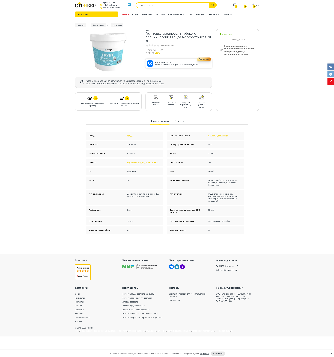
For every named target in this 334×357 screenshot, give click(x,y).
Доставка (160, 14)
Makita (125, 14)
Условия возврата (130, 302)
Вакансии (79, 310)
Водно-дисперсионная (148, 162)
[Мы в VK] (171, 266)
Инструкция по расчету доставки (137, 298)
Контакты (227, 14)
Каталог (78, 321)
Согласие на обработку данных (136, 310)
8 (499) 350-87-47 (110, 3)
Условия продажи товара (133, 306)
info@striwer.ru (110, 5)
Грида (157, 52)
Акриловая (132, 162)
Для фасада (222, 135)
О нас (190, 14)
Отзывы (179, 121)
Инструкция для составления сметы (138, 294)
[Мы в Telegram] (176, 266)
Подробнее (204, 353)
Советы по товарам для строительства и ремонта (187, 295)
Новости (200, 14)
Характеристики (159, 121)
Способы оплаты (176, 14)
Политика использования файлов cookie (140, 313)
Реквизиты (147, 14)
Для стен (212, 135)
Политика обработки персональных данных (142, 317)
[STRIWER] (85, 6)
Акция (135, 14)
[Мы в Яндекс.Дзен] (182, 266)
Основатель (213, 14)
